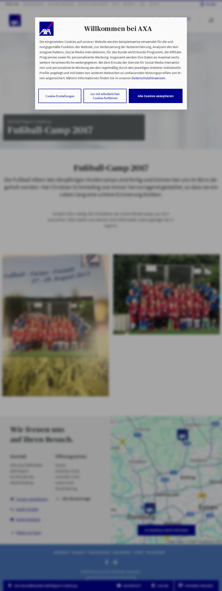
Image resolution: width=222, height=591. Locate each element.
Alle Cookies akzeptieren (156, 96)
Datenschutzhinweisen (148, 78)
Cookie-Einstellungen (60, 96)
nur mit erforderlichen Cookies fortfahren (105, 96)
